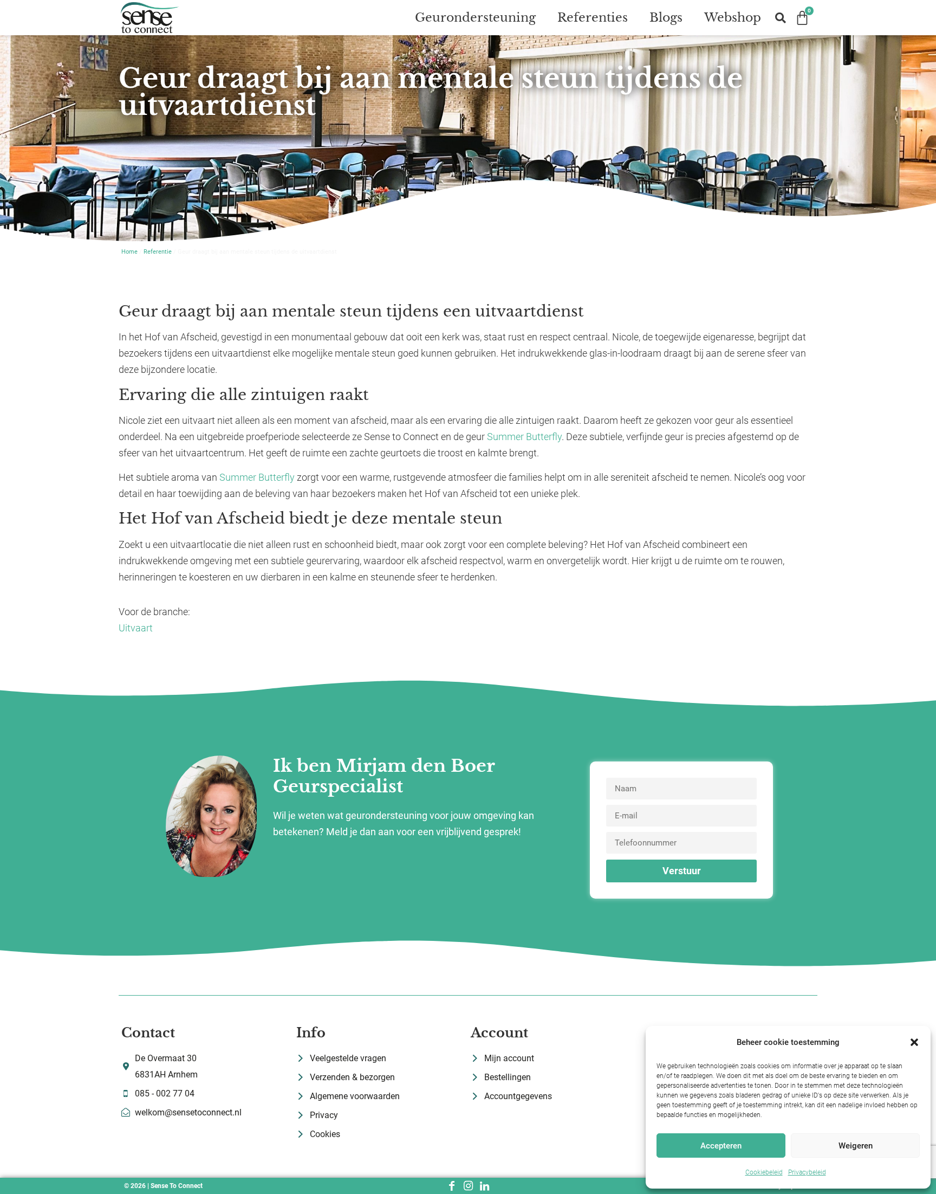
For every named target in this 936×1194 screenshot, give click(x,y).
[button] (914, 1042)
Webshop (732, 17)
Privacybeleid (807, 1172)
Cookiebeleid (764, 1172)
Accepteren (721, 1146)
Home (129, 251)
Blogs (665, 17)
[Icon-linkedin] (484, 1185)
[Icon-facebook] (451, 1185)
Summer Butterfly (524, 436)
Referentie (158, 251)
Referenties (592, 17)
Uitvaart (136, 628)
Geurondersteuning (475, 17)
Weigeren (855, 1146)
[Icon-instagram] (468, 1185)
